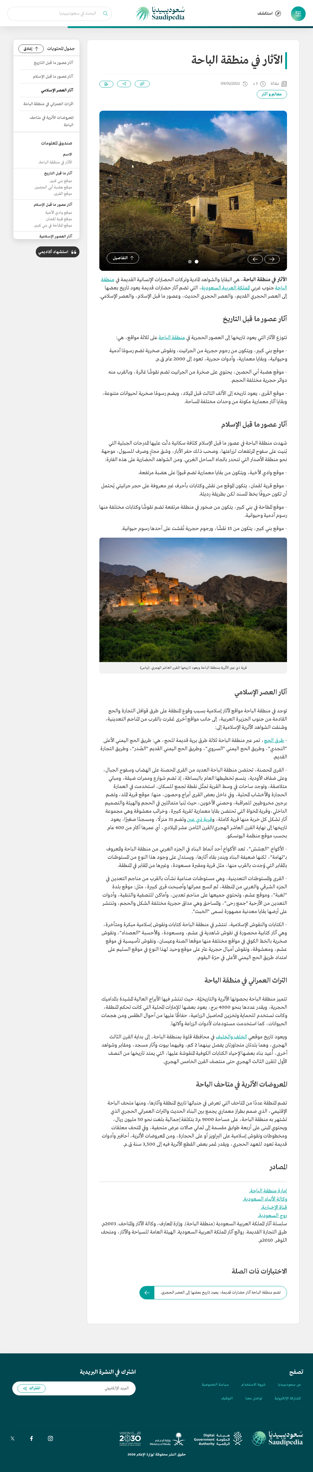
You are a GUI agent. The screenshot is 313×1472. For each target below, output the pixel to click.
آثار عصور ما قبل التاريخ (53, 63)
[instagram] (50, 1438)
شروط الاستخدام (253, 1385)
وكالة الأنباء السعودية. (265, 1199)
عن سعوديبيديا (289, 1385)
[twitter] (12, 1438)
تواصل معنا (253, 1398)
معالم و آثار (272, 94)
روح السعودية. (272, 1215)
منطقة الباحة (172, 338)
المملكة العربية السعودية (225, 288)
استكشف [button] (265, 13)
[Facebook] (31, 1438)
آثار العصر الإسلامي (57, 90)
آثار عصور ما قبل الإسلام (53, 76)
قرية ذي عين (199, 819)
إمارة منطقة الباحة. (268, 1191)
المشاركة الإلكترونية (287, 1398)
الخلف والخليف (231, 1037)
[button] (298, 13)
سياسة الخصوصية (215, 1385)
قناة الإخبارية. (274, 1207)
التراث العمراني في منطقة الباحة (48, 104)
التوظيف (227, 1398)
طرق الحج (274, 740)
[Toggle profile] (298, 13)
